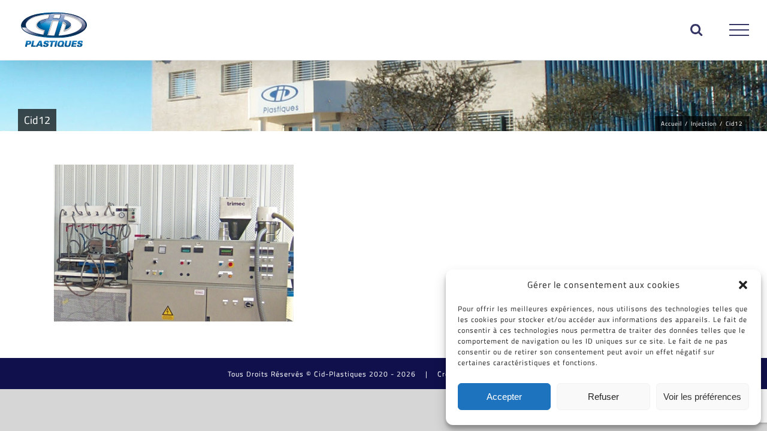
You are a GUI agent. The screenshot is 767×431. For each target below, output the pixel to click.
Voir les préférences (702, 396)
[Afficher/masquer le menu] (739, 30)
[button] (743, 285)
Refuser (603, 396)
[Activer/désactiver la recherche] (696, 29)
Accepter (504, 396)
